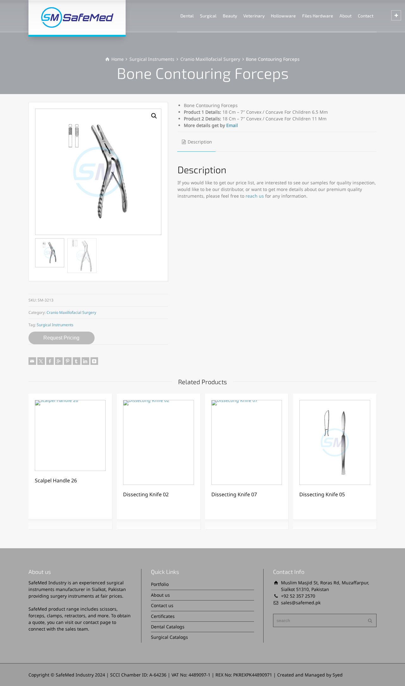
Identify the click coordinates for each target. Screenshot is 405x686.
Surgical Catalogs (169, 637)
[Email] (32, 361)
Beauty (230, 15)
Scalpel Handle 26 (56, 480)
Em (229, 125)
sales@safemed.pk (301, 603)
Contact (365, 15)
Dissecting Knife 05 (322, 494)
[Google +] (59, 361)
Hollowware (283, 15)
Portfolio (160, 584)
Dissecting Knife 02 (146, 494)
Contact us (162, 605)
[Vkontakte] (94, 361)
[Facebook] (50, 361)
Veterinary (254, 15)
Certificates (163, 616)
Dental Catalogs (167, 627)
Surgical (208, 15)
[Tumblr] (76, 361)
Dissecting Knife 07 (234, 494)
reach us (255, 196)
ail (235, 125)
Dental (187, 15)
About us (160, 595)
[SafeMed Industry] (77, 17)
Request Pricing (61, 337)
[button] (154, 116)
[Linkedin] (85, 361)
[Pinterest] (68, 361)
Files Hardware (317, 15)
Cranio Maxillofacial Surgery (210, 59)
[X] (41, 361)
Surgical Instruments (151, 59)
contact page (97, 622)
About (346, 15)
